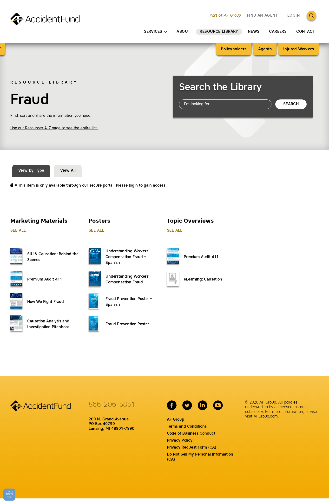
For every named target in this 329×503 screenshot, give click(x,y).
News (254, 32)
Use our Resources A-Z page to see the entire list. (54, 128)
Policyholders (233, 49)
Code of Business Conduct (191, 434)
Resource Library (219, 32)
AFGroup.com (266, 416)
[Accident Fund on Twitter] (187, 405)
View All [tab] (68, 171)
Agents (265, 49)
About (183, 32)
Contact (305, 32)
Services (153, 32)
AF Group (175, 420)
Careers (278, 32)
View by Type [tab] (31, 171)
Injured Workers (298, 49)
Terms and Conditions (187, 427)
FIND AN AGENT (262, 16)
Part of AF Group (225, 16)
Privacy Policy (179, 441)
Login (293, 16)
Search (291, 104)
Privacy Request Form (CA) (191, 448)
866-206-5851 (112, 404)
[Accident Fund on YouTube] (218, 405)
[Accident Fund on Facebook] (172, 405)
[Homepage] (47, 21)
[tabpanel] (164, 269)
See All (18, 231)
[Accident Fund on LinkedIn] (202, 405)
